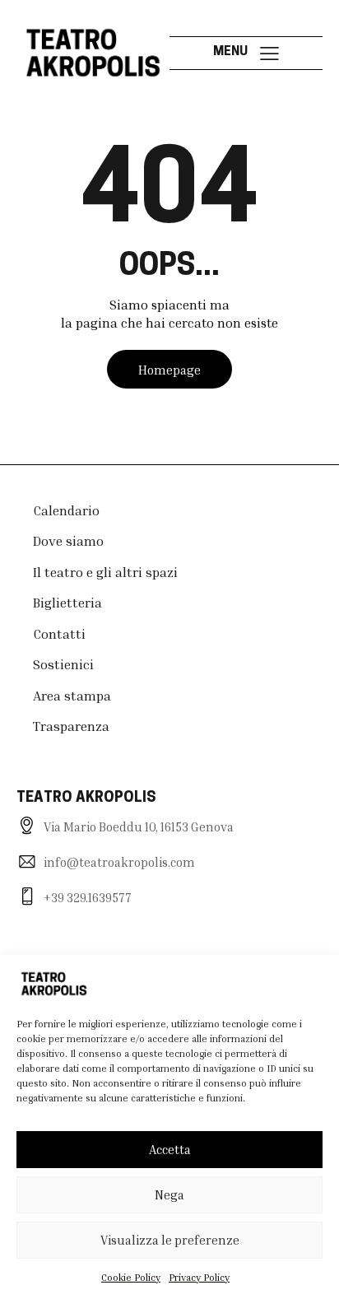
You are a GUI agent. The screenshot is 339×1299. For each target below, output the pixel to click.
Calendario (66, 510)
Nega (169, 1194)
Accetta (170, 1149)
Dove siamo (68, 541)
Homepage (169, 369)
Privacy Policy (199, 1277)
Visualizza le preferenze (169, 1239)
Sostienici (63, 664)
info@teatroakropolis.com (119, 861)
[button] (269, 52)
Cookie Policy (130, 1277)
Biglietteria (67, 602)
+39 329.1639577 (88, 897)
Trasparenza (71, 726)
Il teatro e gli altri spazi (105, 572)
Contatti (59, 634)
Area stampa (72, 695)
